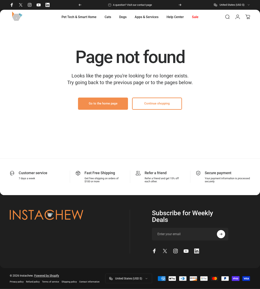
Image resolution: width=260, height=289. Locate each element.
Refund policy (33, 281)
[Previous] (80, 5)
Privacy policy (17, 281)
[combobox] (232, 5)
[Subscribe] (221, 234)
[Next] (180, 5)
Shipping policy (69, 281)
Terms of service (50, 281)
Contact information (89, 281)
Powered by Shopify (46, 275)
